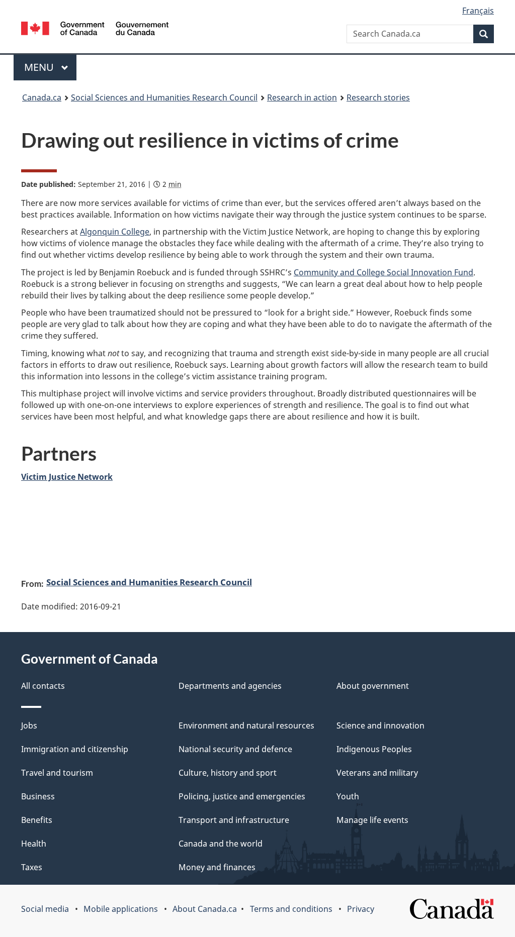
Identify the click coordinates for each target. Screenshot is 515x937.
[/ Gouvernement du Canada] (94, 28)
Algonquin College (114, 231)
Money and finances (217, 867)
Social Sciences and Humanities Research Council (149, 582)
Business (38, 796)
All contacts (43, 685)
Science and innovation (380, 725)
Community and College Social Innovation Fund (383, 272)
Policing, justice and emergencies (242, 796)
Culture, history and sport (228, 772)
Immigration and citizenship (74, 749)
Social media (45, 908)
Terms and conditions (291, 908)
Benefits (36, 819)
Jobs (29, 725)
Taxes (31, 867)
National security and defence (235, 749)
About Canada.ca (205, 908)
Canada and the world (221, 843)
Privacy (360, 908)
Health (33, 843)
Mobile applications (120, 908)
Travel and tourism (57, 772)
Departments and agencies (230, 685)
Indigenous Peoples (374, 749)
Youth (347, 796)
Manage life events (372, 819)
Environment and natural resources (246, 725)
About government (372, 685)
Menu (40, 67)
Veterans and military (377, 772)
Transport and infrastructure (234, 819)
